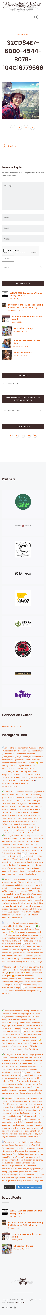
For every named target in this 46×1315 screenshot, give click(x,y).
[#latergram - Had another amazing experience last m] (23, 1074)
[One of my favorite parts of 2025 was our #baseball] (23, 899)
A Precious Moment (22, 352)
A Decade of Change (23, 328)
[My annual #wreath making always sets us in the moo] (23, 942)
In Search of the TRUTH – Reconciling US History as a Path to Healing (25, 306)
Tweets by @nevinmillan (12, 726)
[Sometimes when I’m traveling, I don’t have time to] (23, 1030)
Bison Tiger (20, 1302)
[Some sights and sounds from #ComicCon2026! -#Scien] (23, 767)
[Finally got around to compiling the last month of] (23, 855)
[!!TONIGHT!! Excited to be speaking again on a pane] (23, 811)
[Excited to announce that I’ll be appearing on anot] (23, 1162)
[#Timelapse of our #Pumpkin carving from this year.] (23, 986)
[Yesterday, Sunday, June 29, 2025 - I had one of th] (23, 1118)
